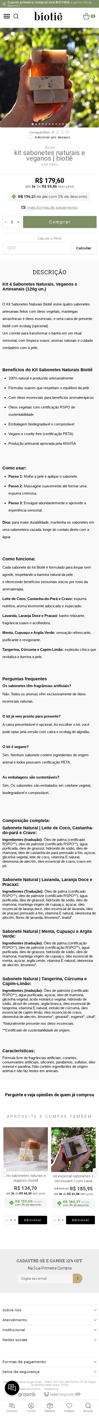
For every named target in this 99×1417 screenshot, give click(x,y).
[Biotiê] (48, 16)
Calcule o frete (49, 238)
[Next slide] (93, 77)
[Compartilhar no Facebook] (53, 132)
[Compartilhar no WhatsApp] (57, 132)
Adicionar (33, 1220)
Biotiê (50, 147)
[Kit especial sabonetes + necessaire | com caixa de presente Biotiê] (73, 1176)
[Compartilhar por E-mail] (67, 132)
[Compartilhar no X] (62, 132)
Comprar (60, 221)
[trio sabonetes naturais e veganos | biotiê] (26, 1176)
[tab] (32, 124)
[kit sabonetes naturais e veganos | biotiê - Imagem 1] (49, 77)
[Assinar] (77, 1278)
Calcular (84, 248)
